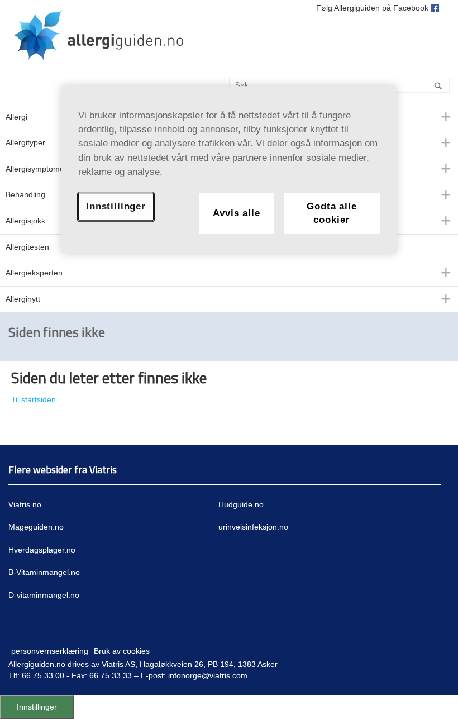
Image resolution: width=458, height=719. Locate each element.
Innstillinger (37, 706)
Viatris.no (24, 504)
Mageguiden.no (36, 526)
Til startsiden (33, 399)
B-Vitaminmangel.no (44, 572)
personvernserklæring (49, 650)
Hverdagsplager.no (41, 549)
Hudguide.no (241, 504)
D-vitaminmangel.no (43, 595)
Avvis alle (236, 213)
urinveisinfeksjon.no (253, 526)
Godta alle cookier (331, 213)
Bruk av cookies (122, 650)
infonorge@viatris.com (207, 675)
